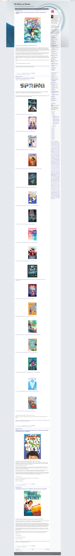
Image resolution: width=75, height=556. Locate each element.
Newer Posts (17, 549)
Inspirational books (54, 167)
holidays (58, 165)
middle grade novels (27, 74)
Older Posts (47, 549)
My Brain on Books (22, 4)
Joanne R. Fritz (57, 15)
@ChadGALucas (35, 352)
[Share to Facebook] (33, 73)
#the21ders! (21, 538)
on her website (28, 63)
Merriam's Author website (19, 476)
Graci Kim (28, 298)
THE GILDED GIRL (21, 131)
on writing (55, 179)
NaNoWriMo (54, 176)
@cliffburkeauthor (38, 334)
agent (54, 146)
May (53, 113)
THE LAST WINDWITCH (22, 187)
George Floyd (52, 161)
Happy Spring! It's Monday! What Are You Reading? (25, 78)
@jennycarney (37, 205)
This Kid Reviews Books (55, 94)
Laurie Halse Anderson (53, 168)
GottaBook (53, 96)
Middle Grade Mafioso (55, 63)
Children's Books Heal (55, 49)
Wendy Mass (57, 192)
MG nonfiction (26, 426)
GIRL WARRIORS (21, 149)
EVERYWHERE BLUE (22, 391)
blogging (59, 148)
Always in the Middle (55, 39)
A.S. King (53, 145)
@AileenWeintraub (18, 280)
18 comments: (27, 425)
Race (54, 183)
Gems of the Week (55, 160)
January (54, 126)
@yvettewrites (36, 242)
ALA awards (57, 146)
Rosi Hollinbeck (54, 43)
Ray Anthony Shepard (56, 184)
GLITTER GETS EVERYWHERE (23, 242)
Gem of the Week (57, 159)
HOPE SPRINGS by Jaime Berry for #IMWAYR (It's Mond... (55, 123)
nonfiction (52, 178)
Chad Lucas (29, 352)
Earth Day (55, 157)
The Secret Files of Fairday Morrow (54, 37)
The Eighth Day (56, 189)
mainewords (53, 89)
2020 (52, 127)
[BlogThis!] (32, 73)
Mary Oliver (55, 170)
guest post (53, 164)
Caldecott (57, 152)
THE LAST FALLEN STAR (22, 298)
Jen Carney (31, 205)
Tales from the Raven (55, 55)
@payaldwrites (38, 372)
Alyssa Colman (27, 131)
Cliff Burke (31, 334)
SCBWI (55, 186)
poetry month (58, 181)
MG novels (30, 426)
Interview (58, 167)
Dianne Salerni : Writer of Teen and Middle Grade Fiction (55, 92)
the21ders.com (32, 415)
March (53, 115)
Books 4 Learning (54, 51)
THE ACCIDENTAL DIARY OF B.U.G (24, 205)
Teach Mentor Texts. (39, 420)
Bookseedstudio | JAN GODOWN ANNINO (55, 45)
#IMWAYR (18, 74)
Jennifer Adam (28, 187)
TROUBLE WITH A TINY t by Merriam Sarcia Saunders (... (55, 121)
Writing (52, 195)
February (54, 125)
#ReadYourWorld (56, 142)
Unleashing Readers (31, 420)
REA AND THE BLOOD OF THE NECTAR (24, 372)
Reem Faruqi (25, 316)
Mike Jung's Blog (54, 100)
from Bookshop (23, 479)
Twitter (58, 190)
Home (33, 549)
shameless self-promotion (56, 187)
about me (56, 145)
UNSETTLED (21, 316)
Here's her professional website (35, 478)
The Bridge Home (52, 189)
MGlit (24, 74)
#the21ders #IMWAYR (57, 143)
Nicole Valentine (57, 177)
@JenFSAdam (35, 187)
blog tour (56, 148)
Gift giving (57, 161)
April (53, 114)
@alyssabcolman (33, 131)
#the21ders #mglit (22, 426)
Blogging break (54, 149)
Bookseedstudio (54, 82)
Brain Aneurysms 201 (57, 151)
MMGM (54, 175)
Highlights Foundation (57, 164)
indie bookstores (58, 166)
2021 (52, 112)
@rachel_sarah (33, 149)
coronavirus (52, 155)
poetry (55, 181)
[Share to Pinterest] (34, 73)
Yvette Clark (30, 242)
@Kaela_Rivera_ (40, 168)
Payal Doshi (32, 372)
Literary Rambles (54, 41)
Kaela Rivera (33, 168)
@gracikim (33, 298)
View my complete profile (54, 23)
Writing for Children (57, 195)
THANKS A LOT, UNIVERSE (23, 352)
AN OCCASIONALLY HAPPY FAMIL (24, 334)
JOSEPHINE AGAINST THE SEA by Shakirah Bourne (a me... (55, 117)
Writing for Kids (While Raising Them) (55, 80)
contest (58, 154)
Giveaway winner (57, 162)
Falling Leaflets (54, 67)
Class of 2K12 (53, 154)
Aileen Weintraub (41, 279)
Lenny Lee (58, 168)
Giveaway (52, 162)
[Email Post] (30, 425)
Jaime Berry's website (18, 535)
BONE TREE (20, 114)
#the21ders (21, 74)
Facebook (59, 158)
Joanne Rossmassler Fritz (29, 391)
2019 (52, 128)
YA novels (54, 196)
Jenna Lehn (24, 114)
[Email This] (31, 73)
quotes (51, 183)
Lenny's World (54, 98)
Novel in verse (55, 178)
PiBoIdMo (55, 180)
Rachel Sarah (26, 149)
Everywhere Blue (55, 158)
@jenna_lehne (31, 114)
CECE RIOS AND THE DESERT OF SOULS (25, 168)
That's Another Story (54, 53)
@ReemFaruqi (31, 316)
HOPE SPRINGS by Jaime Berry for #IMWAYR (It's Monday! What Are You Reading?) (31, 488)
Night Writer (53, 69)
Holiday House (53, 165)
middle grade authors (53, 172)
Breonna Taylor (53, 152)
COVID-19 (57, 155)
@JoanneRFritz (37, 391)
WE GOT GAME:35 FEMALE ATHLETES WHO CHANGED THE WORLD (28, 279)
